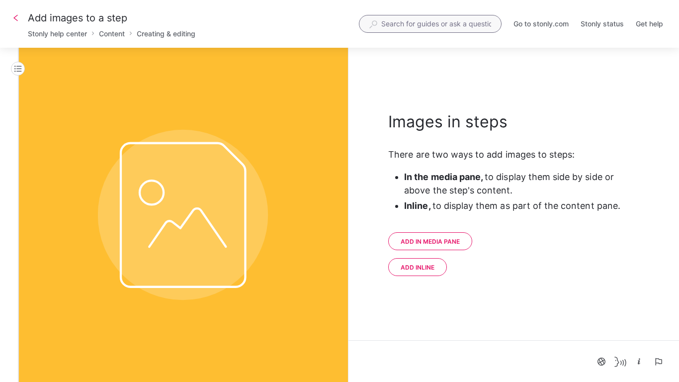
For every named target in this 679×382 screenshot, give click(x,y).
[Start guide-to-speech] (620, 362)
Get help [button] (649, 23)
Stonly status (602, 24)
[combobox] (430, 23)
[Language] (601, 362)
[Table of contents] (18, 69)
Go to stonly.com (541, 24)
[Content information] (639, 362)
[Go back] (16, 18)
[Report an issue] (658, 362)
